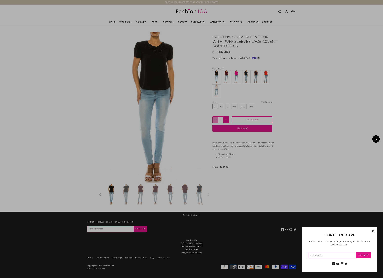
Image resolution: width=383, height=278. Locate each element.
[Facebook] (333, 263)
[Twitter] (346, 263)
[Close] (373, 231)
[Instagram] (342, 263)
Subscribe (363, 255)
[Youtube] (337, 263)
